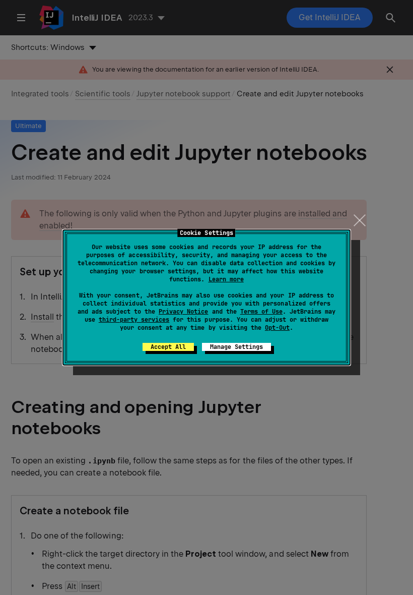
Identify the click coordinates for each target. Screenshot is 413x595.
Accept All (168, 347)
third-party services (134, 320)
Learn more (226, 279)
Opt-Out (277, 328)
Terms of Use (261, 312)
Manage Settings (236, 347)
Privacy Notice (183, 312)
